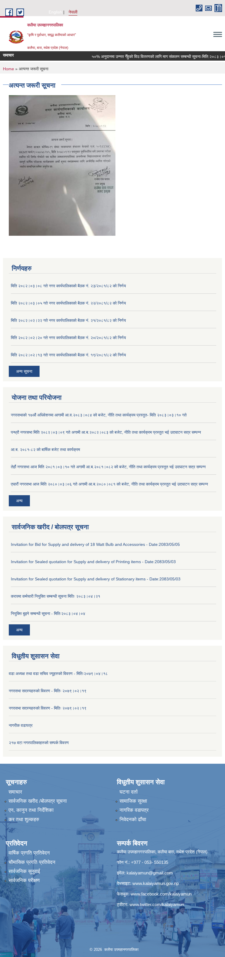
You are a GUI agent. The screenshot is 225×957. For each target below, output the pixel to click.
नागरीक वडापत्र (21, 725)
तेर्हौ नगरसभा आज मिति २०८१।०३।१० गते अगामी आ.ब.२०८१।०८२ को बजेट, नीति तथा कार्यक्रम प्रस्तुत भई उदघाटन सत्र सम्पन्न (108, 466)
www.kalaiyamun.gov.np (155, 883)
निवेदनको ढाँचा (133, 819)
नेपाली (73, 12)
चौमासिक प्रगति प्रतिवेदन (31, 862)
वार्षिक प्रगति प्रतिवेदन (29, 853)
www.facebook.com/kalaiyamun (161, 893)
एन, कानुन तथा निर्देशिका (31, 810)
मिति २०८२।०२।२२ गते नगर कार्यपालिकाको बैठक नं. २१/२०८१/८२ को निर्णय (68, 320)
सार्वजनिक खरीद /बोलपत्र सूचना (37, 801)
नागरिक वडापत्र (134, 810)
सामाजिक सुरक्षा (133, 801)
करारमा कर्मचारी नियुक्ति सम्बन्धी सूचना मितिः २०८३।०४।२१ (55, 596)
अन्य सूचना (24, 371)
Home (8, 68)
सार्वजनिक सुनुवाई (24, 871)
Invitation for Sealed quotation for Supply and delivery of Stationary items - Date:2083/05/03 (95, 579)
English (55, 12)
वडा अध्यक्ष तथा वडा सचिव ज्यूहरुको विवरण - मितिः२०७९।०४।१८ (58, 673)
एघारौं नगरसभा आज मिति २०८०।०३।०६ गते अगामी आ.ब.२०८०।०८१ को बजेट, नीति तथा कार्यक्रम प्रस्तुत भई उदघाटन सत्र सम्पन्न (109, 484)
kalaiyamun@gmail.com (150, 872)
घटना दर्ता (129, 792)
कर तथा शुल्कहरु (23, 819)
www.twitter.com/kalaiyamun (156, 904)
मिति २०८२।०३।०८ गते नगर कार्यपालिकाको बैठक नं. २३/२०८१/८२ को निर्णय (68, 285)
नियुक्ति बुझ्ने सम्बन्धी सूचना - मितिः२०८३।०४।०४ (48, 613)
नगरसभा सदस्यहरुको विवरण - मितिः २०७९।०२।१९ (47, 690)
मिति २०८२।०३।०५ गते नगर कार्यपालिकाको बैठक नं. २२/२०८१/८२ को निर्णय (68, 303)
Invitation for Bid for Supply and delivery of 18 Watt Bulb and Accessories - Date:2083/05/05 (95, 544)
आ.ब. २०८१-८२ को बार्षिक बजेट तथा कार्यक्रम (45, 449)
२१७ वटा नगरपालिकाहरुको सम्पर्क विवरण (39, 742)
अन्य (19, 500)
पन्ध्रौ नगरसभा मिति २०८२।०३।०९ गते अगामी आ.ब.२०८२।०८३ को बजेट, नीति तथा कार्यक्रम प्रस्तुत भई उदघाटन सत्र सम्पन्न (106, 432)
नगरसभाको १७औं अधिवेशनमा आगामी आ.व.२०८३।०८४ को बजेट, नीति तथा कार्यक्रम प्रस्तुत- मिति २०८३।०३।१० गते (99, 415)
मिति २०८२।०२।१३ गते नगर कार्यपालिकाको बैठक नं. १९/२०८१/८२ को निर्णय (68, 355)
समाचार (15, 792)
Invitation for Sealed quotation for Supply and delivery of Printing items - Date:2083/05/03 (93, 561)
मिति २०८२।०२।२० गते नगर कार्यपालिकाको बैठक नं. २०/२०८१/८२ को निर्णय (68, 337)
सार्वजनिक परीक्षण (24, 880)
